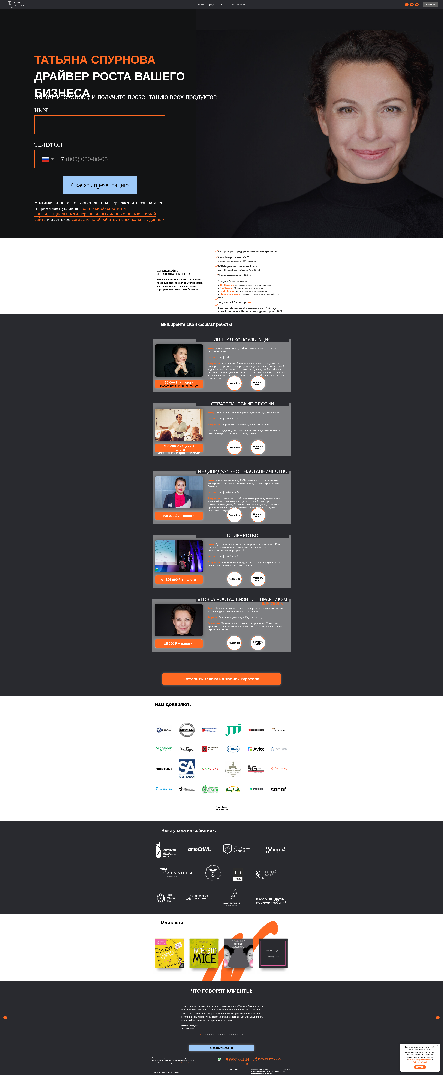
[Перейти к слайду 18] (231, 1034)
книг (249, 302)
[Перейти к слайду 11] (218, 1034)
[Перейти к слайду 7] (211, 1034)
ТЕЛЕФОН (48, 144)
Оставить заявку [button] (258, 383)
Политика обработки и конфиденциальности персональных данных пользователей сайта (265, 1071)
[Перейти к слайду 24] (242, 1034)
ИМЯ (41, 110)
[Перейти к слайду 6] (209, 1034)
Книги (223, 5)
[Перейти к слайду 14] (224, 1034)
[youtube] (412, 4)
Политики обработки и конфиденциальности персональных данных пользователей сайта (95, 213)
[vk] (407, 4)
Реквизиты (286, 1069)
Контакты (241, 5)
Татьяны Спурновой (188, 1063)
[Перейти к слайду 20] (235, 1034)
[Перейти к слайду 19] (233, 1034)
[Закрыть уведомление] (438, 1045)
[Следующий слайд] (438, 1017)
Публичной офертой (420, 1062)
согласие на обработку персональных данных (118, 219)
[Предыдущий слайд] (5, 1017)
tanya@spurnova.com (269, 1059)
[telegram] (417, 4)
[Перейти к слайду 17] (229, 1034)
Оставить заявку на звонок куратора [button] (221, 679)
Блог (232, 5)
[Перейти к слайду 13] (222, 1034)
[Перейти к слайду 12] (220, 1034)
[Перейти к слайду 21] (237, 1034)
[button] (430, 4)
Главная (201, 5)
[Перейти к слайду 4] (205, 1034)
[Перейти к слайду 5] (207, 1034)
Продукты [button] (212, 5)
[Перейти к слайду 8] (213, 1034)
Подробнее (234, 383)
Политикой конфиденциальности (419, 1060)
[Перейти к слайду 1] (200, 1034)
